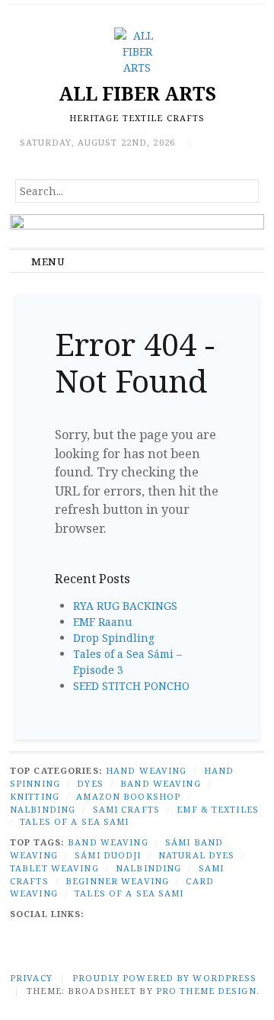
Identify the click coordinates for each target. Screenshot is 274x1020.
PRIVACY (31, 977)
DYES (90, 783)
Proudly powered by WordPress (164, 977)
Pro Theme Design (206, 990)
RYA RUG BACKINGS (125, 605)
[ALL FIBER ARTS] (137, 231)
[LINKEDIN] (157, 913)
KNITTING (34, 796)
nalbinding (148, 868)
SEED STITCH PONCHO (131, 685)
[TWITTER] (101, 913)
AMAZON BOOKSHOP (128, 796)
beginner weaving (117, 881)
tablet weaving (54, 868)
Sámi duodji (108, 855)
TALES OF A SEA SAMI (74, 821)
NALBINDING (42, 809)
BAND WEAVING (160, 783)
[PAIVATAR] (79, 934)
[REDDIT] (214, 913)
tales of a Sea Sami (129, 893)
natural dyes (196, 855)
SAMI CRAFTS (126, 809)
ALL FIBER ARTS (137, 93)
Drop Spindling (114, 637)
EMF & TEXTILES (218, 809)
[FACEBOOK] (50, 934)
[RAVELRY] (22, 934)
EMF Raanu (102, 621)
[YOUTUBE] (185, 913)
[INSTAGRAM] (129, 913)
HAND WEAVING (146, 770)
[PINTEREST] (242, 913)
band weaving (108, 842)
